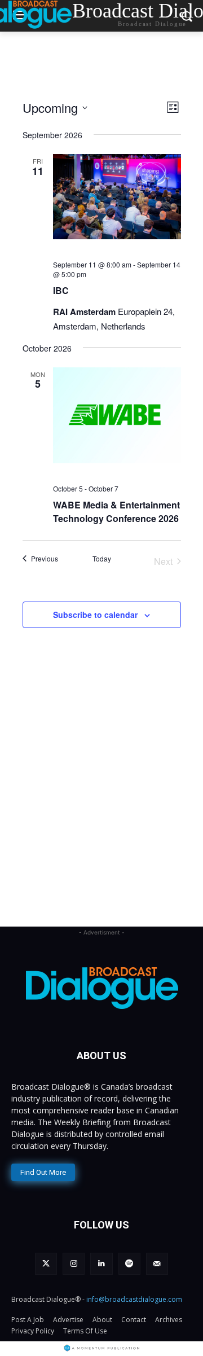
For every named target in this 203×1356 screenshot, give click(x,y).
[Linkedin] (101, 1264)
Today (101, 558)
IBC (61, 290)
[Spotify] (129, 1264)
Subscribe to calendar (95, 614)
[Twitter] (46, 1264)
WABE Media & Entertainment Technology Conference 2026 (116, 511)
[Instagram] (74, 1264)
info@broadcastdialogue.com (134, 1299)
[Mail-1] (157, 1264)
